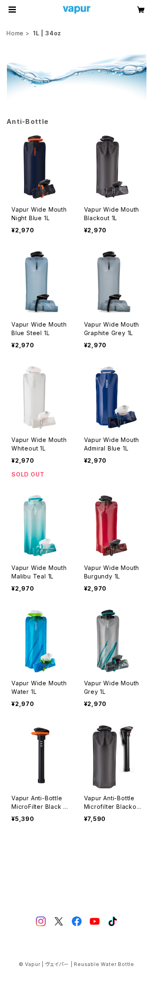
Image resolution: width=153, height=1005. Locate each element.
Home (15, 33)
